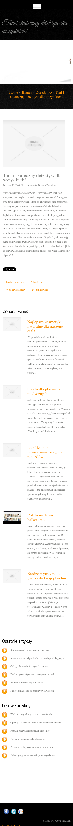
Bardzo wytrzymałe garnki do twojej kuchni (46, 576)
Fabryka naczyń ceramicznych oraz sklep (30, 730)
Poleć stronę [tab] (36, 281)
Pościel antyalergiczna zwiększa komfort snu (31, 747)
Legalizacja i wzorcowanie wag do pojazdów (44, 452)
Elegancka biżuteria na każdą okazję (27, 738)
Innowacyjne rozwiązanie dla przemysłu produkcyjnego (37, 658)
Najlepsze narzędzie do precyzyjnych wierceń (32, 690)
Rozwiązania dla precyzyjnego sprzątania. (30, 649)
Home (13, 92)
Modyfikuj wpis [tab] (40, 289)
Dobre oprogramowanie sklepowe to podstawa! (33, 755)
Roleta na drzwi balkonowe (40, 517)
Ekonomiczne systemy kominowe (26, 682)
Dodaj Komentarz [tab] (15, 281)
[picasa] (20, 811)
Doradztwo (44, 92)
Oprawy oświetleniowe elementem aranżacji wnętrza (35, 722)
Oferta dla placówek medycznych (43, 391)
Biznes (27, 92)
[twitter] (13, 811)
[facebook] (6, 811)
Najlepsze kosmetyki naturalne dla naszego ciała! (45, 326)
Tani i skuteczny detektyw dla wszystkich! (37, 94)
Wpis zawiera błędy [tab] (15, 289)
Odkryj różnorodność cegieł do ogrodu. (29, 666)
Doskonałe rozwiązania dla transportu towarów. (33, 674)
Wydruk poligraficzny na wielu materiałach (31, 714)
